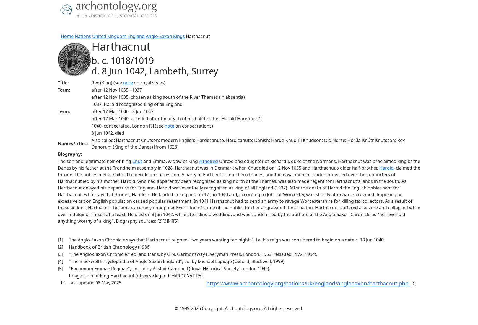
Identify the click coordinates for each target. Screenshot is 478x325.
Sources (119, 26)
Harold (386, 168)
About (76, 26)
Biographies (144, 26)
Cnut (137, 161)
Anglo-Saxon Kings (165, 36)
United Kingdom (109, 36)
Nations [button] (95, 26)
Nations (83, 36)
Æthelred (208, 161)
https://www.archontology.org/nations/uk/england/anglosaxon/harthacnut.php (308, 283)
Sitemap (170, 26)
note (128, 83)
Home (67, 36)
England (136, 36)
